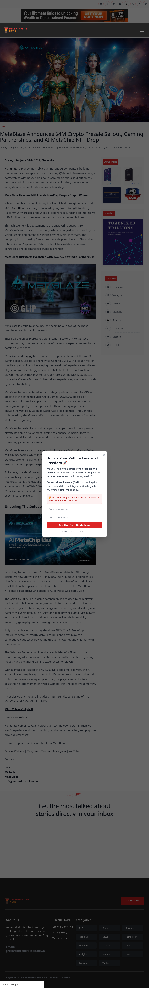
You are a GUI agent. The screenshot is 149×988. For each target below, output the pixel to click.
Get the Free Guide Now (74, 525)
